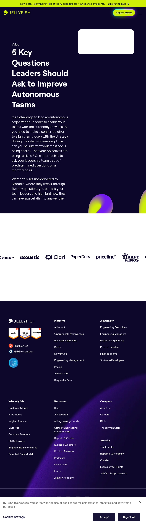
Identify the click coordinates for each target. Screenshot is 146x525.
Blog (56, 408)
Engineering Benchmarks (23, 447)
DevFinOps (60, 353)
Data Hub (14, 427)
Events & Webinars (65, 444)
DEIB (103, 421)
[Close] (140, 502)
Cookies (105, 460)
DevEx (57, 347)
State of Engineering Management (66, 429)
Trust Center (107, 447)
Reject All (129, 517)
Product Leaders (109, 347)
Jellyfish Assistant (18, 421)
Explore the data (117, 3)
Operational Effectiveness (69, 333)
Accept (104, 517)
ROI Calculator (17, 441)
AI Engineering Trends (66, 421)
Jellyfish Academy (64, 477)
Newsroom (60, 464)
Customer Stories (18, 408)
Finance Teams (108, 353)
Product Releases (64, 451)
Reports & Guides (64, 438)
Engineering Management (69, 360)
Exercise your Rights (111, 466)
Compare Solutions (19, 434)
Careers (104, 414)
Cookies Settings (14, 517)
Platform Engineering (112, 340)
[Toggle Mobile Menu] (140, 12)
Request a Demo (124, 12)
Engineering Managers (113, 333)
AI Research (61, 414)
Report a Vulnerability (112, 453)
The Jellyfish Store (110, 427)
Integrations (15, 414)
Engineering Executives (113, 327)
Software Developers (112, 360)
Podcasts (59, 458)
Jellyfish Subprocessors (113, 473)
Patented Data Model (21, 454)
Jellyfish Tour (61, 373)
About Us (105, 408)
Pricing (58, 366)
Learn (57, 471)
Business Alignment (65, 340)
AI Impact (59, 327)
